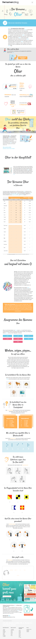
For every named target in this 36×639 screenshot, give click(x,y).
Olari (28, 338)
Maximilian (5, 205)
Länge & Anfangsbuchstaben (25, 95)
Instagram (28, 631)
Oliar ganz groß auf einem (20, 111)
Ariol (7, 335)
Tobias (5, 217)
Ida (11, 423)
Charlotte (4, 631)
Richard (12, 425)
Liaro (7, 332)
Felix (4, 210)
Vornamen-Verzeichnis (7, 620)
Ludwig (12, 421)
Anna (4, 633)
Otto (12, 420)
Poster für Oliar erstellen (6, 596)
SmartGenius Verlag (29, 629)
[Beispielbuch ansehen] (18, 57)
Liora (7, 338)
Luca (11, 635)
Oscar (27, 420)
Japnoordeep (6, 250)
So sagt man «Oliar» (22, 86)
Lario (18, 335)
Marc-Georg (5, 225)
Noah (4, 221)
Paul (4, 201)
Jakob (5, 203)
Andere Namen (13, 103)
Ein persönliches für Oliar (12, 86)
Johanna (4, 635)
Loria (18, 338)
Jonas (5, 219)
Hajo (19, 635)
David (4, 212)
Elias (11, 631)
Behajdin (17, 194)
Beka (4, 247)
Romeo (27, 425)
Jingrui (13, 194)
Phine (20, 632)
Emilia (4, 632)
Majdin (5, 228)
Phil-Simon (21, 194)
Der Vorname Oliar (23, 103)
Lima (27, 421)
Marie (4, 629)
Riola (18, 341)
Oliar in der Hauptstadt (10, 95)
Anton (12, 424)
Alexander (12, 629)
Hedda (20, 637)
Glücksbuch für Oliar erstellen (18, 131)
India (27, 423)
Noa (19, 636)
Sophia (4, 636)
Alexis (20, 633)
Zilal (15, 194)
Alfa (26, 424)
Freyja (20, 631)
